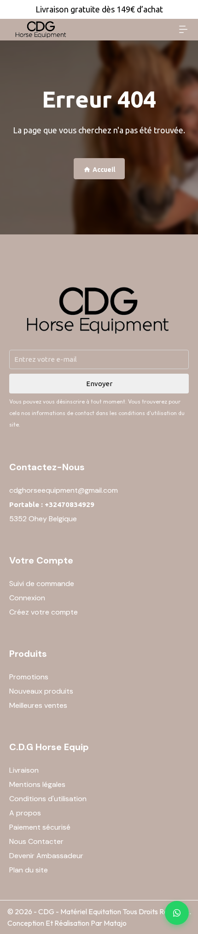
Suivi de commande (41, 583)
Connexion (27, 598)
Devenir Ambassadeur (46, 855)
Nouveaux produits (41, 691)
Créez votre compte (43, 612)
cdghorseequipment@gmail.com (63, 490)
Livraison (24, 770)
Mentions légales (37, 784)
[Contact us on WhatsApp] (177, 913)
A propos (25, 813)
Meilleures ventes (38, 705)
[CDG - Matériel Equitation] (41, 29)
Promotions (28, 677)
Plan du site (28, 870)
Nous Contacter (36, 841)
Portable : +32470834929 (51, 504)
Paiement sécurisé (39, 827)
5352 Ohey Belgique (43, 519)
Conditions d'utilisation (48, 798)
